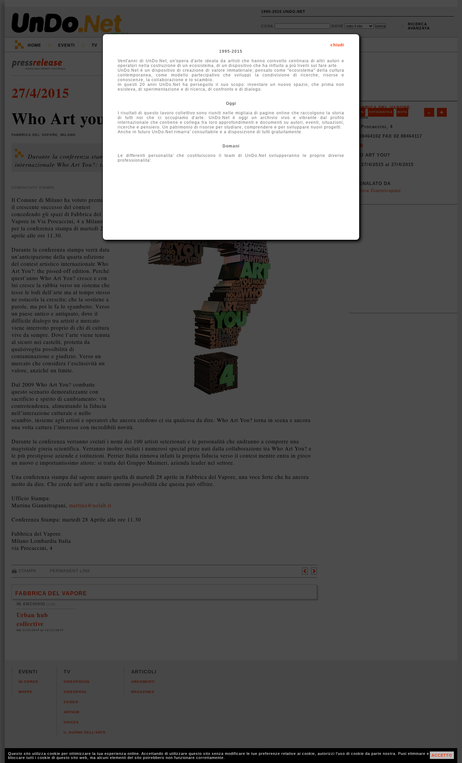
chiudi (337, 45)
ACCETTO (442, 755)
